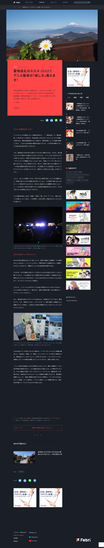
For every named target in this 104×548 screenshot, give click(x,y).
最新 (69, 97)
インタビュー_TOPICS (72, 172)
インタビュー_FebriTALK (73, 174)
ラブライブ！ (70, 182)
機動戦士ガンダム (71, 180)
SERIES (65, 2)
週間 (75, 97)
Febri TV (54, 2)
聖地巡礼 (17, 108)
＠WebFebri (34, 537)
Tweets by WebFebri (71, 300)
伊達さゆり (81, 177)
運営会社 (16, 541)
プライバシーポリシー (19, 535)
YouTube (34, 541)
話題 (78, 180)
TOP (15, 7)
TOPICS (42, 2)
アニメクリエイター (85, 174)
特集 (19, 7)
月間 (81, 97)
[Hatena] (60, 120)
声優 (80, 172)
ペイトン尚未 (85, 180)
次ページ (34, 428)
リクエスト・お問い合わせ (20, 532)
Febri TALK (29, 2)
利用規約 (16, 538)
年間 (87, 97)
